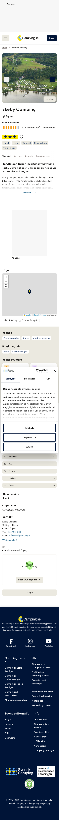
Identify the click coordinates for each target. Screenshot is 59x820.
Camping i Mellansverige (12, 677)
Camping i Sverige (44, 750)
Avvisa (29, 447)
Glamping (10, 738)
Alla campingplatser (16, 700)
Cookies (29, 803)
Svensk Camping (16, 803)
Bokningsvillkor (42, 732)
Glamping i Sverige (42, 696)
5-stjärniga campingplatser (40, 674)
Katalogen (38, 701)
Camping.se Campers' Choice (41, 666)
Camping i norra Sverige (13, 669)
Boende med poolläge (39, 682)
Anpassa (27, 437)
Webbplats (8, 540)
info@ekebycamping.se (19, 535)
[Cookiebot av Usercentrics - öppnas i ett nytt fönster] (36, 371)
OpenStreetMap (40, 315)
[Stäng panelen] (55, 371)
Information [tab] (29, 378)
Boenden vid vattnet (43, 691)
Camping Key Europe (41, 726)
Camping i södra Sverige (14, 685)
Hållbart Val (40, 741)
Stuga (8, 719)
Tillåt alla (29, 428)
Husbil (8, 728)
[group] (29, 78)
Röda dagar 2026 (41, 705)
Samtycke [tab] (11, 378)
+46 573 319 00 (13, 531)
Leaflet (28, 315)
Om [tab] (48, 378)
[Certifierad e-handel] (29, 784)
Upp (30, 592)
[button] (52, 79)
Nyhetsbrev (40, 736)
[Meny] (5, 38)
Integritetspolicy (41, 803)
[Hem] (27, 38)
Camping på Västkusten (11, 693)
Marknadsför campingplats (29, 806)
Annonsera (40, 746)
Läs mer (27, 192)
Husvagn (9, 724)
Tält (7, 733)
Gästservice (40, 719)
